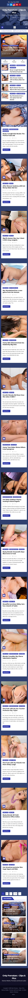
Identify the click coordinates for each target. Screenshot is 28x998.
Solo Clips (13, 444)
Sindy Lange (12, 760)
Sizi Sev (18, 75)
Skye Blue (21, 549)
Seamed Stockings (13, 45)
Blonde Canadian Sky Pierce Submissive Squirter (13, 657)
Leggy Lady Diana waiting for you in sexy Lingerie (13, 49)
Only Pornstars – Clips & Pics (17, 988)
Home (13, 994)
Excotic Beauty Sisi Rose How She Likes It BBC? (13, 396)
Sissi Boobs (13, 67)
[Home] (2, 27)
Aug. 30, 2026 (7, 138)
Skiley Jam (12, 601)
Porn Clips (12, 65)
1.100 (15, 893)
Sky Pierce (21, 653)
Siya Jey (18, 85)
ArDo (15, 53)
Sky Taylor (22, 706)
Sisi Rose (12, 392)
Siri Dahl (12, 812)
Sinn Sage (5, 864)
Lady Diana (5, 45)
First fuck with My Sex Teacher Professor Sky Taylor (14, 709)
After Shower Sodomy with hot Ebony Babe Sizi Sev (14, 187)
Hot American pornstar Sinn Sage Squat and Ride (13, 868)
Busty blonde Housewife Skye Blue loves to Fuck (13, 553)
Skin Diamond (13, 340)
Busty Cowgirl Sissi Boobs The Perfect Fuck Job (14, 134)
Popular (14, 62)
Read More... (6, 149)
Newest (5, 61)
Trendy (23, 62)
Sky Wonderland (21, 93)
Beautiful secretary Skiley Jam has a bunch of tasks (13, 605)
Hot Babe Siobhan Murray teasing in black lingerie (12, 500)
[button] (26, 27)
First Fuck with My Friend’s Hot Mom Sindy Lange (14, 763)
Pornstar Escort (21, 65)
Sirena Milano (6, 444)
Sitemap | (16, 992)
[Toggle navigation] (15, 27)
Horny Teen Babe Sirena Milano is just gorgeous (14, 448)
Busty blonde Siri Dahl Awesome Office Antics (11, 816)
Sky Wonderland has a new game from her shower (12, 291)
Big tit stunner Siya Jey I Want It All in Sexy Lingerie (13, 239)
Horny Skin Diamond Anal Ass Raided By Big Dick (13, 343)
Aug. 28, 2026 (7, 53)
